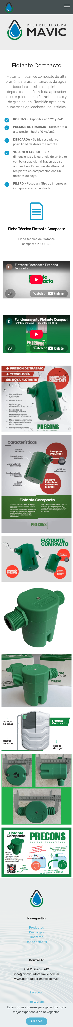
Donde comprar (36, 942)
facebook (36, 992)
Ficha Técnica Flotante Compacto (36, 229)
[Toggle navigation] (67, 6)
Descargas (36, 932)
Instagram (36, 1001)
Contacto (36, 937)
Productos (36, 927)
